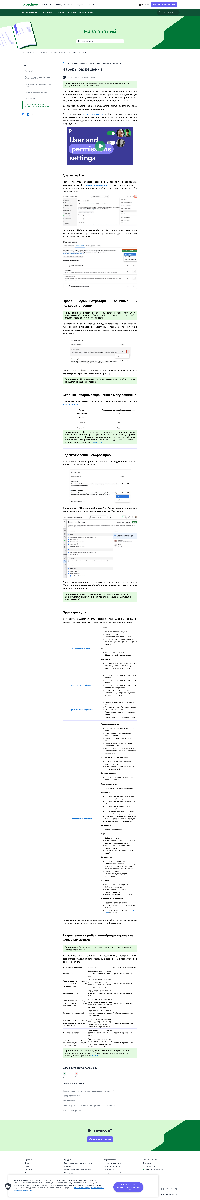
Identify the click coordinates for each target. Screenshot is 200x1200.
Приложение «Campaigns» (81, 710)
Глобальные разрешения (81, 818)
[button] (8, 1186)
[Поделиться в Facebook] (23, 114)
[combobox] (141, 4)
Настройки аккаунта (40, 52)
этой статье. (97, 442)
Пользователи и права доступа (60, 52)
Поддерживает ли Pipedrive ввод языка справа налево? (88, 1091)
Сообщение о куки (82, 1188)
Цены (91, 5)
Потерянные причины (72, 1110)
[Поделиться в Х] (32, 114)
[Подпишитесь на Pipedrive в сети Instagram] (167, 1189)
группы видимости (93, 114)
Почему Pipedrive (62, 5)
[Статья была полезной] (64, 1074)
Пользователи (69, 1101)
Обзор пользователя (71, 1096)
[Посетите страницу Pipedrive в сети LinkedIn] (176, 1189)
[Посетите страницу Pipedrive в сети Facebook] (162, 1189)
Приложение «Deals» (81, 649)
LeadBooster (96, 1055)
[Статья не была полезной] (76, 1074)
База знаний (26, 52)
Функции (46, 5)
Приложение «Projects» (81, 685)
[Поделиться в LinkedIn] (28, 114)
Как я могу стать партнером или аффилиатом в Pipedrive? (89, 1105)
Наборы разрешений (95, 185)
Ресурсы (79, 5)
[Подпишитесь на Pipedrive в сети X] (171, 1189)
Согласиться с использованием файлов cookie (128, 1187)
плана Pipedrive (70, 404)
